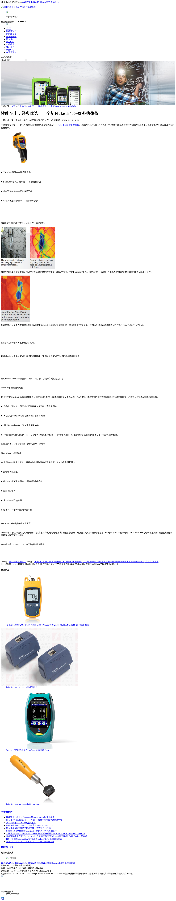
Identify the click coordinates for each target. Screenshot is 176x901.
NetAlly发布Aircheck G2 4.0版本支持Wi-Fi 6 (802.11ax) (30, 825)
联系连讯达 (53, 2)
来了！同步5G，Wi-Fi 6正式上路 (21, 823)
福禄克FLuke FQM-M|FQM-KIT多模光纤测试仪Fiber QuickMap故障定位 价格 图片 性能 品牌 (47, 625)
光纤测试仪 (11, 37)
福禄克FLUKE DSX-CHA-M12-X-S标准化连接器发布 (30, 842)
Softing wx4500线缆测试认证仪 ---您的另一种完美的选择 (31, 831)
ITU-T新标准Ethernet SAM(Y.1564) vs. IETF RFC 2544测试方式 (34, 839)
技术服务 (10, 47)
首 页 (8, 28)
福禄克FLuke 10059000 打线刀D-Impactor (24, 804)
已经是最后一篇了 (17, 561)
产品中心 (10, 42)
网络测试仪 (11, 34)
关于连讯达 (50, 863)
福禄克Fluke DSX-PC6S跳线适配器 (21, 687)
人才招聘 (60, 863)
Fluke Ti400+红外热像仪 (68, 125)
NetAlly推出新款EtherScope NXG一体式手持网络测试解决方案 (34, 820)
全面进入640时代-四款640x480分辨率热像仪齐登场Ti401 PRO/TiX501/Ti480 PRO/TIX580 (45, 833)
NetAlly (9, 39)
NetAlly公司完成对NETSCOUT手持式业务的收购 (28, 828)
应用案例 (32, 863)
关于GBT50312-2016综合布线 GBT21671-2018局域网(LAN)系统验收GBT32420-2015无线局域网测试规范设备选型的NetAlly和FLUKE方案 (96, 561)
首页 (13, 106)
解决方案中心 (21, 863)
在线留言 (26, 2)
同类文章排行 (7, 812)
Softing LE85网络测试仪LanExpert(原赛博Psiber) (27, 750)
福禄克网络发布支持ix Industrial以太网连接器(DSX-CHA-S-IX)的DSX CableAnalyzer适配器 (46, 836)
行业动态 (22, 106)
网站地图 (44, 2)
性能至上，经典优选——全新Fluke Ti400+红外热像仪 (52, 106)
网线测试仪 (11, 31)
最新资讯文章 (7, 847)
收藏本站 (35, 2)
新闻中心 (10, 50)
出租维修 (10, 44)
